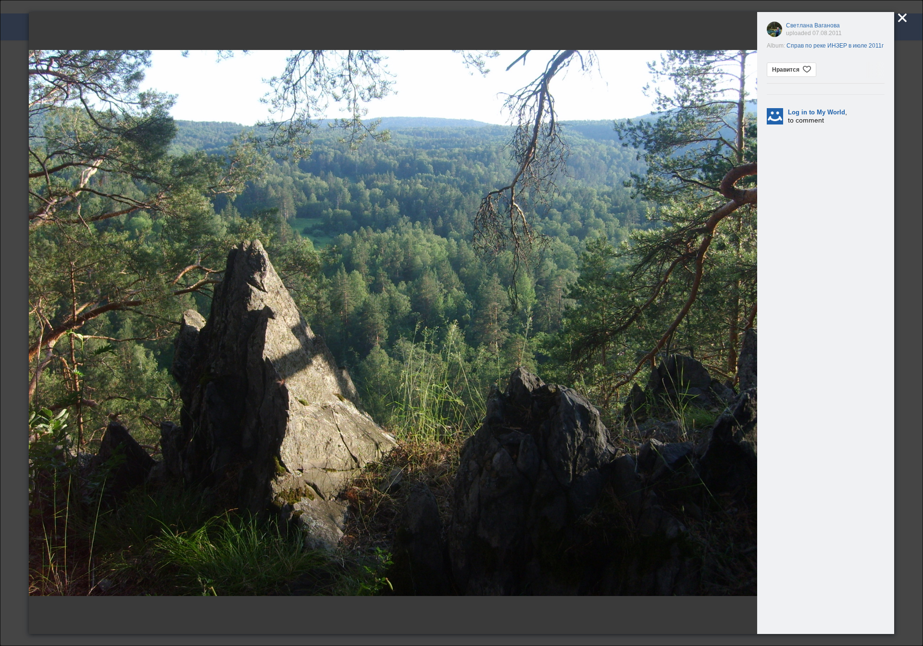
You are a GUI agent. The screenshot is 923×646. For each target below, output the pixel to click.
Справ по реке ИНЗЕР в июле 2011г (835, 45)
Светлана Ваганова (813, 25)
